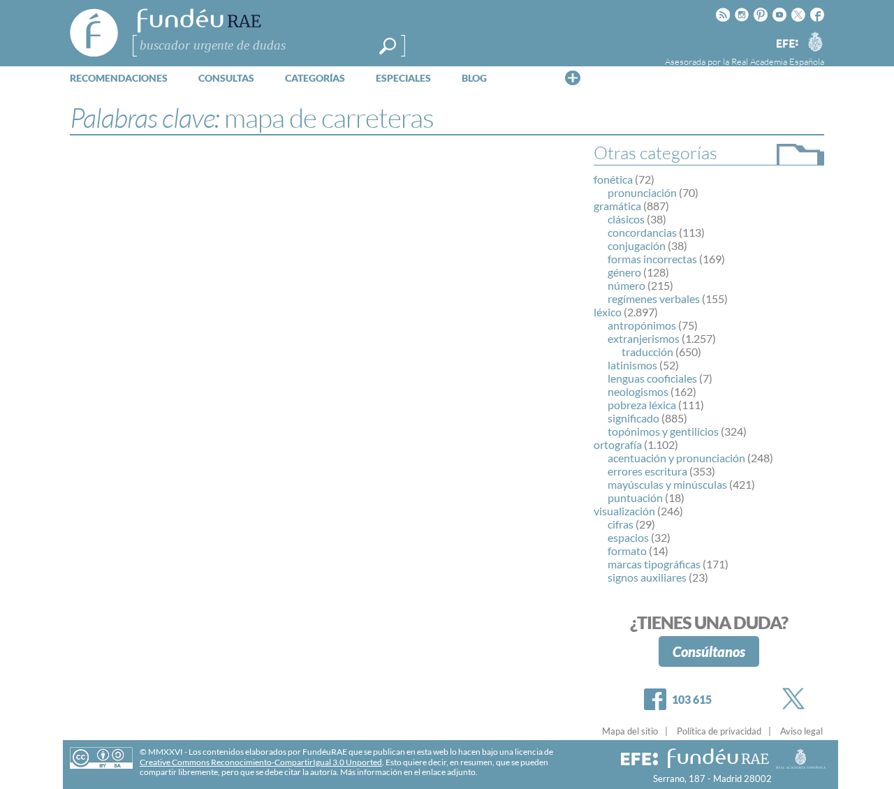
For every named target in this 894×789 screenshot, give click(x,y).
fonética (613, 179)
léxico (608, 311)
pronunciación (642, 192)
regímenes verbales (654, 298)
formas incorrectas (652, 258)
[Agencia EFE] (786, 44)
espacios (628, 537)
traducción (647, 351)
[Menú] (572, 77)
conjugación (637, 245)
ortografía (618, 444)
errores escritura (647, 471)
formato (627, 550)
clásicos (626, 219)
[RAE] (815, 41)
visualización (624, 510)
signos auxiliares (647, 577)
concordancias (642, 232)
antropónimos (642, 325)
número (626, 285)
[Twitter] (796, 698)
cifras (620, 524)
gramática (617, 205)
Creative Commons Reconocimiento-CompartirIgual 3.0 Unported (261, 762)
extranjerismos (644, 338)
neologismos (638, 391)
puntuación (635, 497)
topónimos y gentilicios (663, 431)
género (624, 272)
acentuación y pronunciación (676, 457)
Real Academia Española (777, 61)
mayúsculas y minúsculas (667, 484)
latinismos (632, 364)
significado (633, 418)
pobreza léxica (642, 404)
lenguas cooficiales (652, 378)
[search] (387, 46)
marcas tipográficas (654, 563)
